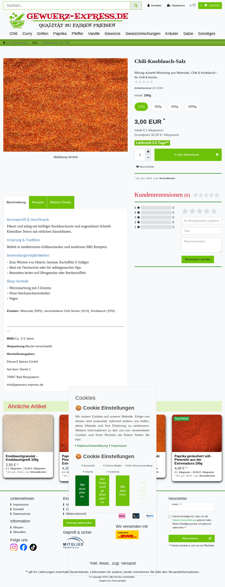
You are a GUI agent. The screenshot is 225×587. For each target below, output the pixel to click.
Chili (13, 33)
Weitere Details (60, 202)
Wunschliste (146, 166)
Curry (27, 33)
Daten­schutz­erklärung (92, 445)
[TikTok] (33, 547)
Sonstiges (206, 33)
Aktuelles (19, 532)
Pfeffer (77, 33)
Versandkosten (166, 178)
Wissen (18, 527)
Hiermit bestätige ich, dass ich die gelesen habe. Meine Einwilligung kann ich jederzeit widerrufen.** (192, 522)
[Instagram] (13, 547)
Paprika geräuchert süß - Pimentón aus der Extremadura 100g (193, 459)
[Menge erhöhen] (148, 152)
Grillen (42, 33)
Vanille (94, 33)
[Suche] (136, 6)
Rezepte (38, 202)
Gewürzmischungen (142, 33)
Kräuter (171, 33)
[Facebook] (23, 547)
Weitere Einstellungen (143, 490)
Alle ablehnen (122, 490)
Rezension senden (198, 259)
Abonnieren (190, 538)
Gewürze (112, 33)
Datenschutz (22, 513)
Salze (188, 33)
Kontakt (18, 509)
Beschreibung (16, 202)
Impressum (21, 504)
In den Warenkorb (186, 154)
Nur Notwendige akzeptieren (102, 490)
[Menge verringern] (148, 158)
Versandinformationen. (184, 572)
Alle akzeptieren (82, 490)
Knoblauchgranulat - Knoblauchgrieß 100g (22, 457)
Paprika (60, 33)
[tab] (16, 202)
